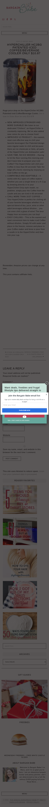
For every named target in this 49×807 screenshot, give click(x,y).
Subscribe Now (24, 410)
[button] (24, 395)
